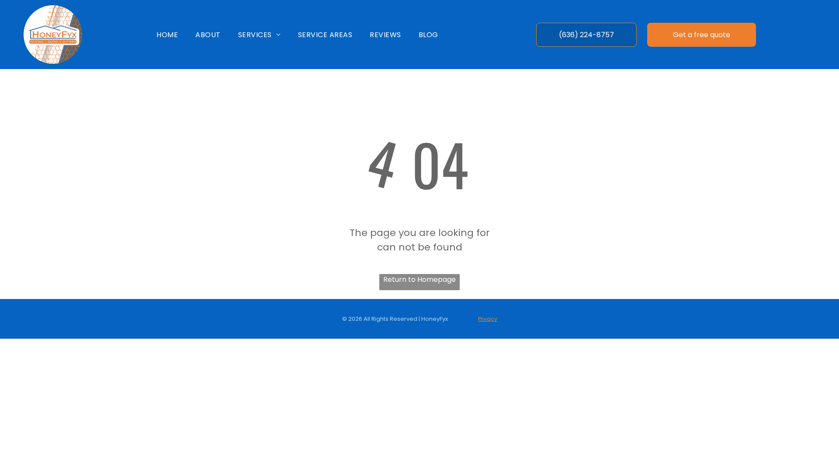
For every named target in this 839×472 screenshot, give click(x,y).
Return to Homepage (419, 279)
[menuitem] (167, 34)
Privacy (487, 319)
